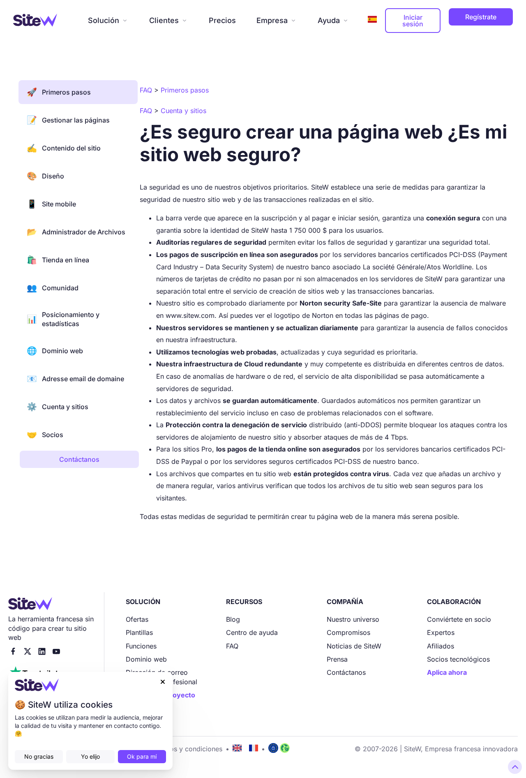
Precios (222, 20)
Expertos (440, 632)
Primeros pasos (59, 92)
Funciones (141, 646)
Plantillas (139, 632)
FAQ (232, 646)
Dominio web (55, 351)
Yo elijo (90, 756)
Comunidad (52, 288)
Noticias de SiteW (354, 646)
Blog (233, 619)
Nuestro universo (353, 619)
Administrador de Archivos (76, 232)
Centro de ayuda (252, 632)
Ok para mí (142, 756)
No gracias (38, 756)
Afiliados (440, 646)
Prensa (337, 659)
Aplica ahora (447, 672)
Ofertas (137, 619)
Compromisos (348, 632)
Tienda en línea (58, 260)
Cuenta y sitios (57, 407)
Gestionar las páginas (68, 120)
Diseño (45, 176)
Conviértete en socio (459, 619)
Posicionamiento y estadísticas (63, 319)
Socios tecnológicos (458, 659)
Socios (45, 435)
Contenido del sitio (64, 148)
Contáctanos (346, 672)
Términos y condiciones (185, 749)
